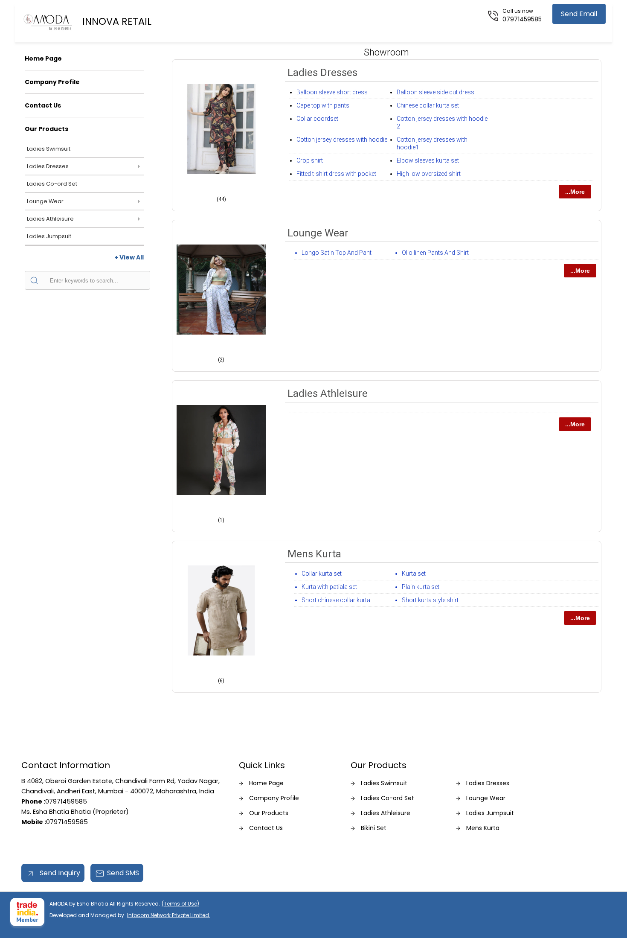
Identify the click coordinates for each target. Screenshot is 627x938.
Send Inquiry (59, 873)
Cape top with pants (322, 105)
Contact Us (43, 105)
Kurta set (414, 573)
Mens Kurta (314, 554)
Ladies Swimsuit (48, 148)
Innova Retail (116, 21)
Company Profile (52, 82)
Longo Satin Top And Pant (337, 252)
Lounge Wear (45, 201)
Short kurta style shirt (430, 600)
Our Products (46, 129)
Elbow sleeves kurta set (428, 160)
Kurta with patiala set (329, 586)
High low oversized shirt (429, 173)
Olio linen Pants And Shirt (435, 252)
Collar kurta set (322, 573)
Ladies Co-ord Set (52, 183)
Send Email (579, 14)
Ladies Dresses (48, 166)
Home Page (43, 58)
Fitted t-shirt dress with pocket (336, 173)
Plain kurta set (420, 586)
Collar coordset (317, 118)
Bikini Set (373, 828)
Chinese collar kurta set (428, 105)
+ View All (129, 257)
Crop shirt (309, 160)
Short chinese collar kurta (336, 600)
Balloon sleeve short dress (332, 92)
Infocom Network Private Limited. (168, 915)
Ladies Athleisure (50, 218)
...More (575, 191)
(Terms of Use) (180, 903)
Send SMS (123, 873)
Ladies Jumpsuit (49, 236)
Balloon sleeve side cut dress (435, 92)
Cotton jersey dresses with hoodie (341, 139)
